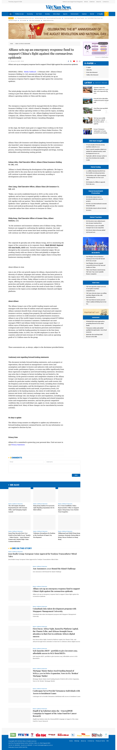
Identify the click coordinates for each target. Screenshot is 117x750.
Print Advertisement (91, 72)
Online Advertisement (92, 75)
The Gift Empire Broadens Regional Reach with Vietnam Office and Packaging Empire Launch (17, 509)
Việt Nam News (58, 7)
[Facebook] (68, 61)
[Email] (79, 61)
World (92, 14)
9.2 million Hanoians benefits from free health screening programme (95, 172)
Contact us (91, 741)
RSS (108, 741)
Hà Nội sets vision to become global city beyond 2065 (95, 231)
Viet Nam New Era (39, 18)
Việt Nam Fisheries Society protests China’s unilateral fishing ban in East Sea (96, 302)
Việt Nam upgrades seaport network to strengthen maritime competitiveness (96, 288)
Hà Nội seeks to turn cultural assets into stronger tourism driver (95, 222)
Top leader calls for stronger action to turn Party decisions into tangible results (96, 158)
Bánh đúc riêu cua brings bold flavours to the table (94, 335)
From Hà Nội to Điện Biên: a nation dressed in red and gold (101, 100)
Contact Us (106, 1)
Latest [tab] (88, 82)
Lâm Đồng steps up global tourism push (101, 109)
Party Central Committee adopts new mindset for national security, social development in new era (96, 151)
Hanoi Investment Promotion (54, 18)
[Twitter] (71, 61)
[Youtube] (74, 61)
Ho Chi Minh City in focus (94, 18)
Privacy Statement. (18, 445)
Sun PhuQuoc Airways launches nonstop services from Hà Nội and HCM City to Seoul (95, 259)
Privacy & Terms (100, 741)
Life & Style (56, 14)
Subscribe (89, 70)
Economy (30, 14)
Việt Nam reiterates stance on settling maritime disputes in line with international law (96, 295)
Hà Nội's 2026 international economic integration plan (96, 204)
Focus (11, 18)
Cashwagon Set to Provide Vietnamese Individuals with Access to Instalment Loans (56, 692)
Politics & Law (19, 14)
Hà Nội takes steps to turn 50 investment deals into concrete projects (94, 199)
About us (83, 741)
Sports (65, 14)
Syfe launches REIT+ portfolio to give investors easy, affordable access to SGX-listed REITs (55, 652)
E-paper (89, 63)
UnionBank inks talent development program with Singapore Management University (54, 609)
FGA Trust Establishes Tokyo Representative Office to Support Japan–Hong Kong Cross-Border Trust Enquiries (68, 509)
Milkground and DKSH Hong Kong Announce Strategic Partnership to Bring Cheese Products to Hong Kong (69, 536)
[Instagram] (77, 61)
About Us (98, 1)
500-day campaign (34, 20)
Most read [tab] (101, 82)
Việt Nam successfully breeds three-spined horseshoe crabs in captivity (99, 121)
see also (14, 485)
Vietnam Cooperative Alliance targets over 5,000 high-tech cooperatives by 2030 (101, 90)
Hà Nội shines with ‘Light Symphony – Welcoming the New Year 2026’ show (96, 177)
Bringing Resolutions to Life (25, 18)
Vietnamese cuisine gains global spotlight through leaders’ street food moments (96, 330)
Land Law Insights (69, 18)
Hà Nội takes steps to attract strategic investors (96, 209)
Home (11, 43)
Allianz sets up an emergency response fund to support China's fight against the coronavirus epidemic (56, 589)
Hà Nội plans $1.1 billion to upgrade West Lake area (95, 183)
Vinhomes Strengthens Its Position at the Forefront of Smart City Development (44, 535)
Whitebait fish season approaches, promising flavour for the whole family (95, 323)
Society (47, 14)
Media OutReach (30, 72)
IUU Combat (23, 20)
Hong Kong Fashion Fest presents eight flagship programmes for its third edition (43, 508)
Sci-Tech (39, 14)
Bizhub (86, 1)
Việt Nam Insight (12, 20)
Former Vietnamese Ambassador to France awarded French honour (100, 131)
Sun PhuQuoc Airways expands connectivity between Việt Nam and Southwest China (95, 265)
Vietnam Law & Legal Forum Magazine (73, 1)
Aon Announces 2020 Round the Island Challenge (54, 568)
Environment (74, 14)
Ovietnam (92, 1)
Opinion (84, 14)
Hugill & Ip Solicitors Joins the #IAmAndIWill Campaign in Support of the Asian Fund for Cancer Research (55, 713)
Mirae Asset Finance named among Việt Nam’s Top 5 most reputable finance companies (95, 272)
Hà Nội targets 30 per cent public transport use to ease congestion (95, 226)
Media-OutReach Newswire (22, 43)
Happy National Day (48, 20)
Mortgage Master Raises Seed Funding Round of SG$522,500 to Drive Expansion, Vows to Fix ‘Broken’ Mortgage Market (55, 673)
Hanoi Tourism (81, 18)
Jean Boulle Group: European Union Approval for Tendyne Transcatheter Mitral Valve (42, 555)
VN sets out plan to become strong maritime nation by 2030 (95, 146)
